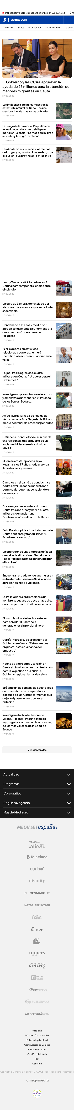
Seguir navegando (16, 803)
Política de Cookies (37, 1049)
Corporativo (12, 793)
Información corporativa (37, 1035)
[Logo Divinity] (37, 881)
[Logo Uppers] (37, 953)
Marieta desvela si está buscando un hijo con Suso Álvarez (35, 13)
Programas (11, 784)
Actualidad (19, 19)
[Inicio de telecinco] (4, 20)
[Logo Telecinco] (37, 856)
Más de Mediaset (15, 812)
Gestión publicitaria (37, 1054)
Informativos (34, 27)
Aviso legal (37, 1030)
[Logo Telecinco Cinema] (37, 965)
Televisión (8, 27)
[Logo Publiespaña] (37, 1001)
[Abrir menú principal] (69, 20)
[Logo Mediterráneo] (37, 1013)
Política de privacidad (37, 1040)
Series (21, 27)
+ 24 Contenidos (37, 749)
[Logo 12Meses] (37, 977)
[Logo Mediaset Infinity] (37, 844)
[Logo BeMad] (37, 941)
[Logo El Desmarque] (37, 893)
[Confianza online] (37, 1097)
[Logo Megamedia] (39, 1080)
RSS (37, 1059)
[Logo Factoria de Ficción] (37, 905)
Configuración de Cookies (37, 1045)
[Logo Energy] (37, 929)
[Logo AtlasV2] (37, 989)
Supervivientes (53, 27)
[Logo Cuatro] (37, 869)
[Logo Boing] (37, 917)
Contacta (37, 1063)
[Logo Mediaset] (37, 829)
